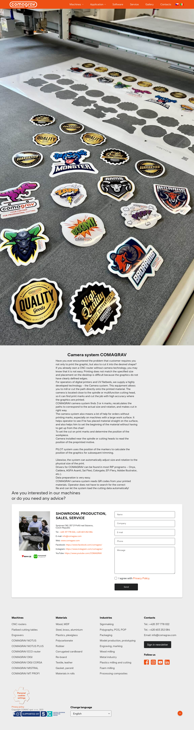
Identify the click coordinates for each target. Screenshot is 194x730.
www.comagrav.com (70, 540)
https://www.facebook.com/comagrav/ (84, 545)
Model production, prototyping (118, 640)
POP (123, 629)
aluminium (77, 629)
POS (117, 629)
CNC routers (19, 624)
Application (96, 4)
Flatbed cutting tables (25, 629)
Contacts (165, 4)
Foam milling (107, 667)
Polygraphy (106, 629)
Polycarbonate (64, 640)
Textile (59, 662)
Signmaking (107, 624)
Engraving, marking (111, 646)
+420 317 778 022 (67, 532)
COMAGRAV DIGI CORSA (27, 662)
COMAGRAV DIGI (22, 656)
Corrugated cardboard (69, 651)
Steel (59, 629)
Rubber (60, 646)
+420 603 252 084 (84, 532)
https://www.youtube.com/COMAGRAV (83, 553)
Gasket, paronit (65, 667)
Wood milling (107, 651)
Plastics (60, 635)
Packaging (106, 635)
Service (134, 4)
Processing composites (113, 673)
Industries (106, 617)
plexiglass (72, 635)
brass (66, 629)
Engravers (18, 635)
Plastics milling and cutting (115, 662)
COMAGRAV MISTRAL (25, 667)
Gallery (149, 4)
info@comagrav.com (72, 536)
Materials (61, 617)
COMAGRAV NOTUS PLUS (28, 646)
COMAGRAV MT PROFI (26, 673)
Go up (180, 713)
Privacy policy (18, 707)
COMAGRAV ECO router (26, 651)
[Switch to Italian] (182, 4)
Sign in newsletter (157, 644)
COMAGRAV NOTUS (24, 640)
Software (117, 4)
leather (68, 662)
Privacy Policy (141, 578)
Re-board (61, 656)
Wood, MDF (63, 624)
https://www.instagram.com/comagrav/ (84, 549)
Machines (75, 4)
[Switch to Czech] (177, 4)
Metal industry (108, 656)
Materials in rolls (65, 673)
